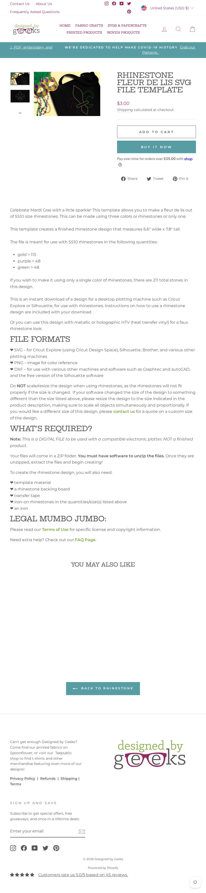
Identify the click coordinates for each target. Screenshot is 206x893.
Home (65, 25)
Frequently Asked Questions (35, 12)
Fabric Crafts (89, 25)
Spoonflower (21, 753)
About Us (44, 4)
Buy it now (156, 147)
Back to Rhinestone (106, 688)
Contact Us (20, 4)
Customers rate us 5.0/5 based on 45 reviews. (83, 874)
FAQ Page (85, 539)
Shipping (125, 110)
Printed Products (84, 32)
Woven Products (123, 32)
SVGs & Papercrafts (127, 25)
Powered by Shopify (103, 868)
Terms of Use (55, 529)
